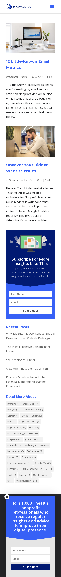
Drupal (34, 427)
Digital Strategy (16, 427)
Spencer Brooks (18, 76)
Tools (11, 475)
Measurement (15, 451)
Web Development (26, 480)
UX (10, 480)
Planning (12, 457)
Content (12, 415)
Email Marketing (16, 433)
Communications (33, 409)
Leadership (14, 445)
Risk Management (32, 468)
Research (13, 468)
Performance (34, 451)
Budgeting (13, 409)
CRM (24, 415)
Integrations (14, 439)
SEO (49, 468)
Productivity (29, 457)
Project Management (19, 463)
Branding (13, 403)
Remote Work (43, 463)
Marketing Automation (37, 445)
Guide (49, 76)
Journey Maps (33, 439)
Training (24, 475)
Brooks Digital (31, 403)
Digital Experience (29, 421)
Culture (37, 415)
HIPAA (33, 433)
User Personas (41, 475)
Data (11, 421)
